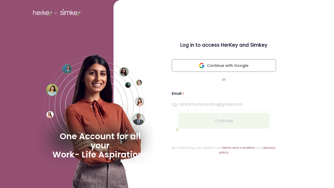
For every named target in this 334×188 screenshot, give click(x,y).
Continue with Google (227, 65)
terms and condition (238, 147)
